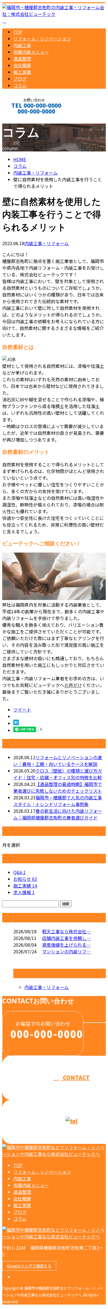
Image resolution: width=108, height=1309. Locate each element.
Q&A (19, 872)
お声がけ (73, 685)
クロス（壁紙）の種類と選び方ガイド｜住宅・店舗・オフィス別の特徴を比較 (57, 774)
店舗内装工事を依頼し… (66, 938)
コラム (20, 85)
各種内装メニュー (31, 52)
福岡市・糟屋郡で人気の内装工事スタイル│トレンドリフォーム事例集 (57, 800)
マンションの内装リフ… (66, 951)
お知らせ (25, 879)
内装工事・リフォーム (35, 172)
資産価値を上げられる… (66, 944)
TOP (17, 31)
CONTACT (21, 118)
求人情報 (24, 892)
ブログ (20, 78)
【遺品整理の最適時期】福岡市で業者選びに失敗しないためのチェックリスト (57, 787)
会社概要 (22, 65)
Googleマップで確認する (29, 1266)
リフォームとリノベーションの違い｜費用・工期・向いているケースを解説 (57, 760)
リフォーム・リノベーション (42, 38)
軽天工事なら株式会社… (66, 931)
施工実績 (22, 72)
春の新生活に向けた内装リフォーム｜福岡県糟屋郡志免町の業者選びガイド (57, 814)
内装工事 (22, 45)
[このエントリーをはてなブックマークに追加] (16, 723)
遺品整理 (22, 58)
